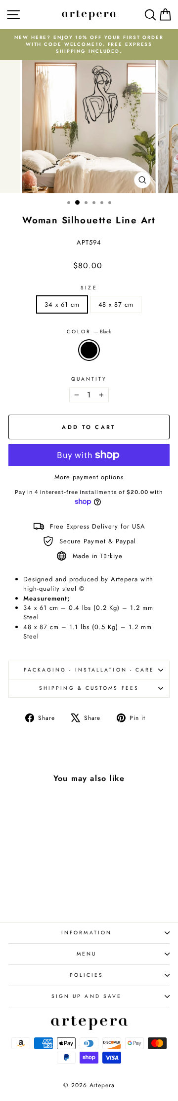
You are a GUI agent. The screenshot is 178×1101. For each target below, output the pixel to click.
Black (89, 350)
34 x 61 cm (62, 304)
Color (89, 331)
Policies (87, 975)
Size (89, 287)
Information (86, 932)
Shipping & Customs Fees (89, 688)
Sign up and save (86, 996)
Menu (86, 954)
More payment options (89, 477)
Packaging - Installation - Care (89, 670)
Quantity (89, 379)
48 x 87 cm (116, 304)
